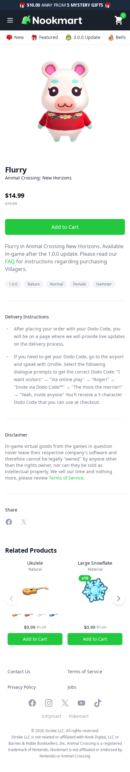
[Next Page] (118, 598)
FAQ (10, 261)
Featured (48, 37)
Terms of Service (66, 478)
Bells (121, 37)
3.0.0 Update (87, 37)
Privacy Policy (22, 687)
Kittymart (51, 716)
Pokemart (79, 716)
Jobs (72, 687)
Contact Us (19, 671)
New (19, 37)
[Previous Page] (11, 598)
